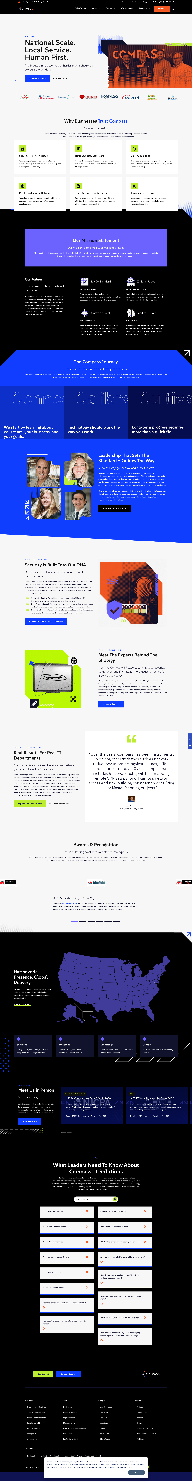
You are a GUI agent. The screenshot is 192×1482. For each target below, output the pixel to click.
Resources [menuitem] (139, 1400)
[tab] (114, 817)
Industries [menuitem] (66, 1400)
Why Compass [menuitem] (106, 1407)
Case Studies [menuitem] (142, 1412)
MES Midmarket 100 (70, 903)
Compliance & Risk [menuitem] (34, 1423)
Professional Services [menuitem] (71, 1439)
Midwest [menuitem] (65, 1456)
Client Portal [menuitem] (105, 1439)
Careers (125, 2)
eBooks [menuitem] (140, 1417)
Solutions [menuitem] (29, 1400)
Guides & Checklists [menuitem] (145, 1428)
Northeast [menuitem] (31, 1456)
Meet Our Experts (111, 704)
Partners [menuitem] (103, 1417)
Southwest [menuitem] (100, 1456)
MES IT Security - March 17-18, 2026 (152, 1098)
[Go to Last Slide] (63, 1132)
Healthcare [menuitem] (67, 1407)
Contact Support (69, 1374)
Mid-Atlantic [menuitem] (43, 1456)
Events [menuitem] (139, 1423)
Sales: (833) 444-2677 (163, 2)
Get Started (43, 1374)
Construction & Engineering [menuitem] (74, 1428)
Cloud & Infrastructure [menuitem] (36, 1412)
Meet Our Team (60, 78)
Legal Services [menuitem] (69, 1417)
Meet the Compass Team (114, 508)
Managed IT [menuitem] (31, 1434)
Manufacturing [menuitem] (69, 1423)
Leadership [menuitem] (104, 1412)
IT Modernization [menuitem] (33, 1428)
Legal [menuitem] (26, 1467)
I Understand (136, 1473)
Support (147, 2)
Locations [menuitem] (104, 1423)
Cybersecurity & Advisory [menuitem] (37, 1407)
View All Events (30, 1121)
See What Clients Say (59, 804)
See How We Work (37, 78)
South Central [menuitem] (76, 1456)
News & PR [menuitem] (104, 1434)
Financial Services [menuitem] (70, 1412)
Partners (136, 2)
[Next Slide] (69, 1132)
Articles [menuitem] (140, 1407)
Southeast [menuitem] (54, 1456)
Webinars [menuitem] (140, 1439)
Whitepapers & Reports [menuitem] (146, 1434)
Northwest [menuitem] (89, 1456)
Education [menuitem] (67, 1434)
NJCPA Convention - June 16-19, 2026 (88, 1098)
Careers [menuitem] (103, 1428)
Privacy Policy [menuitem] (34, 1467)
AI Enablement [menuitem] (32, 1439)
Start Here (162, 9)
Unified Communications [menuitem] (36, 1417)
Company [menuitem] (102, 1400)
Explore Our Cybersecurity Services (46, 621)
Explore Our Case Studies (30, 804)
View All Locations (22, 1004)
